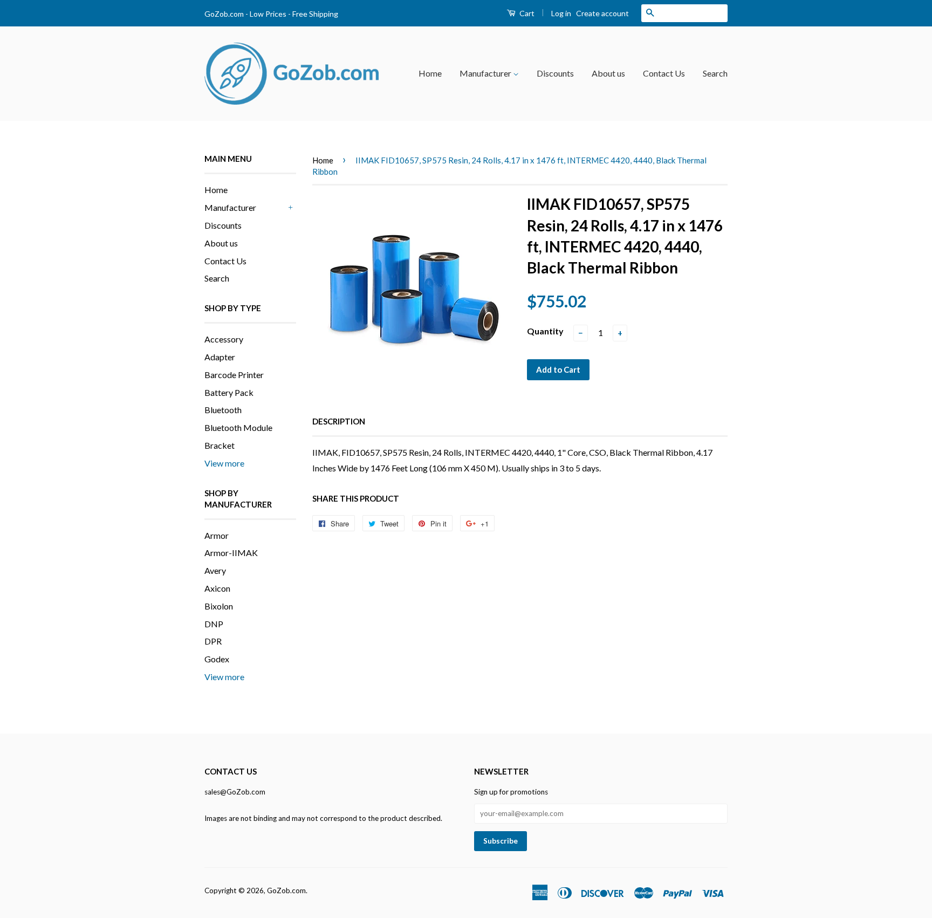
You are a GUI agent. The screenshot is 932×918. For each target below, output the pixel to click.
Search (715, 73)
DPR (213, 641)
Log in (561, 13)
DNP (213, 624)
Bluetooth (223, 410)
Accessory (223, 339)
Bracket (219, 445)
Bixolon (218, 606)
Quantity (545, 331)
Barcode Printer (234, 374)
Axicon (217, 588)
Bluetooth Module (238, 427)
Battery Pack (228, 392)
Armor (216, 535)
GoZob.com (286, 890)
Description (338, 421)
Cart (526, 13)
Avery (215, 570)
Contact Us (664, 73)
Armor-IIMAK (231, 552)
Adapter (219, 357)
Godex (216, 659)
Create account (602, 13)
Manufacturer (486, 73)
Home (430, 73)
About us (608, 73)
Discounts (555, 73)
